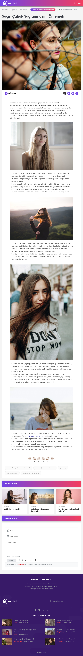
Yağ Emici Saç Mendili (12, 509)
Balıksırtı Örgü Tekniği (21, 620)
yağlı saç (63, 468)
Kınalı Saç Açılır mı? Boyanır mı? (24, 639)
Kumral (59, 622)
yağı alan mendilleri (35, 436)
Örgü (15, 622)
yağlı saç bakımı (12, 473)
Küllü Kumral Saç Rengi (64, 620)
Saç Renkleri (18, 641)
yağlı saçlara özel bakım (31, 473)
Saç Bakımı (15, 9)
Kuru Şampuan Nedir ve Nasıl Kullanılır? (68, 510)
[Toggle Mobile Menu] (80, 3)
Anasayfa (5, 9)
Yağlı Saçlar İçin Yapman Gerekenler (40, 510)
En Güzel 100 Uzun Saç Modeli (66, 639)
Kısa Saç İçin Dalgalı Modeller (66, 629)
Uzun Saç (60, 641)
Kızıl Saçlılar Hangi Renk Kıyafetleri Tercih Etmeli (25, 631)
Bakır (15, 634)
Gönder (11, 560)
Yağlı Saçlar (24, 9)
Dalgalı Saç (60, 632)
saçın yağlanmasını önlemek (45, 468)
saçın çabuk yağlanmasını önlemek (18, 468)
